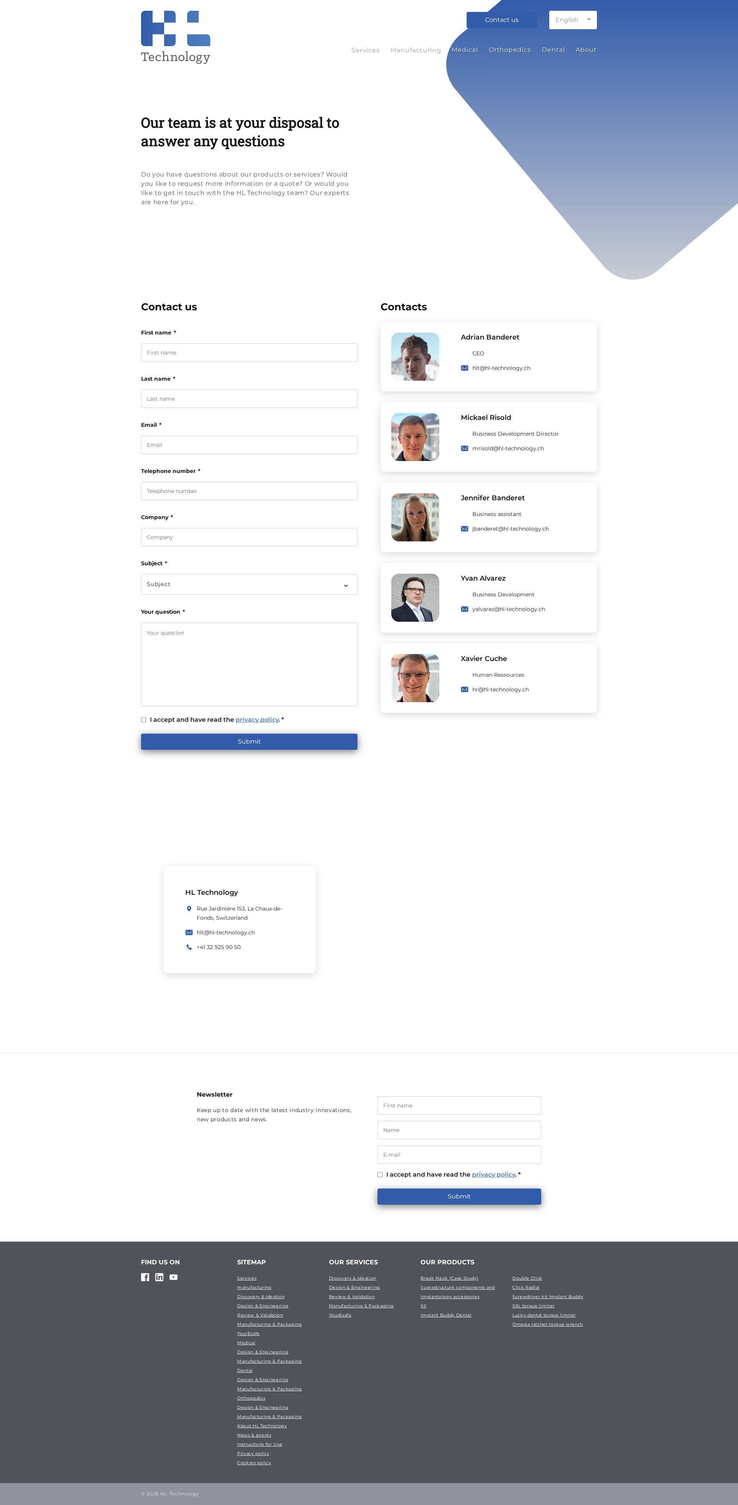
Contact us (502, 19)
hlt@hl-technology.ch (501, 368)
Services (365, 49)
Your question (163, 611)
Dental (553, 49)
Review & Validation (260, 1315)
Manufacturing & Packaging (269, 1324)
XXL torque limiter (533, 1306)
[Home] (175, 47)
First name (158, 332)
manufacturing (254, 1287)
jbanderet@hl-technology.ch (510, 528)
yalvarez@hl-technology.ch (508, 609)
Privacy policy (253, 1453)
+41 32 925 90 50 (219, 947)
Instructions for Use (259, 1444)
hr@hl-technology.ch (500, 689)
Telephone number (170, 471)
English (566, 19)
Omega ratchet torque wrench (547, 1324)
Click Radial (526, 1287)
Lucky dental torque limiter (544, 1315)
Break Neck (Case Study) (449, 1278)
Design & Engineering (262, 1306)
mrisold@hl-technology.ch (508, 448)
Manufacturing (415, 49)
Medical (465, 49)
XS (423, 1306)
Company (157, 517)
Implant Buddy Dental (446, 1315)
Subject (154, 563)
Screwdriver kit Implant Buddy (547, 1296)
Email (151, 424)
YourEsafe (248, 1333)
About (586, 49)
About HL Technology (262, 1425)
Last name (158, 378)
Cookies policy (254, 1462)
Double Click (527, 1278)
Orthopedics (510, 49)
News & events (254, 1435)
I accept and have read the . (217, 719)
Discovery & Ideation (260, 1296)
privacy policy (257, 719)
